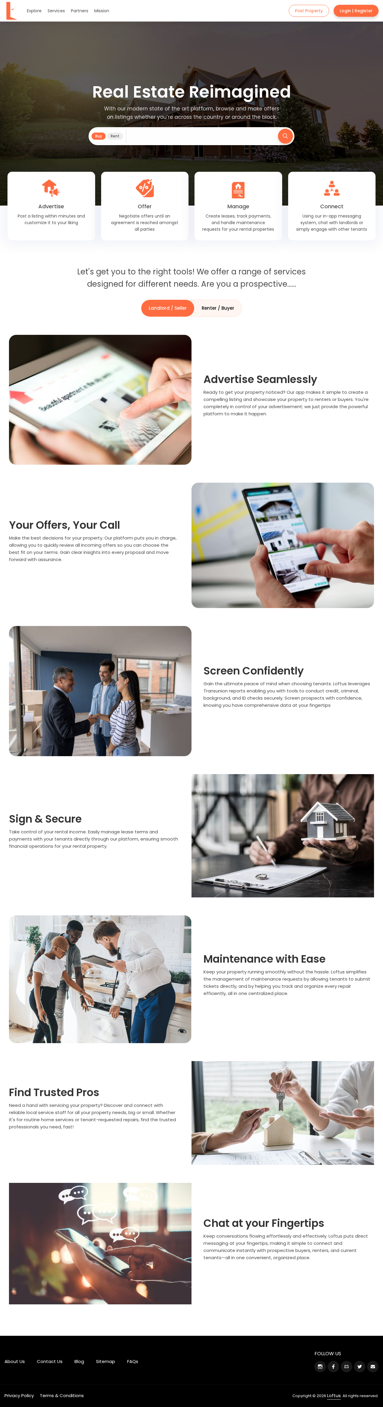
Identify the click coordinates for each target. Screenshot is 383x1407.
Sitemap (105, 1361)
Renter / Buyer (218, 308)
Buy (98, 136)
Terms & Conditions (62, 1395)
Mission (101, 11)
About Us (14, 1361)
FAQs (132, 1361)
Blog (79, 1361)
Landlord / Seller (168, 308)
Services (56, 11)
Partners (79, 11)
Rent (115, 136)
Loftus (334, 1395)
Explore (34, 11)
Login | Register (356, 11)
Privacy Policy (19, 1395)
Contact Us (50, 1361)
